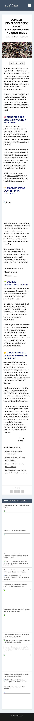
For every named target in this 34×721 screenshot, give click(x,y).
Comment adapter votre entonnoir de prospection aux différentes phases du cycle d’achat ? (16, 649)
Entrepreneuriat (22, 37)
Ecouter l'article (18, 63)
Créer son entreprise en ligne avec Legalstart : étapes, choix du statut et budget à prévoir (16, 555)
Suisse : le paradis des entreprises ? (15, 530)
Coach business (12, 176)
